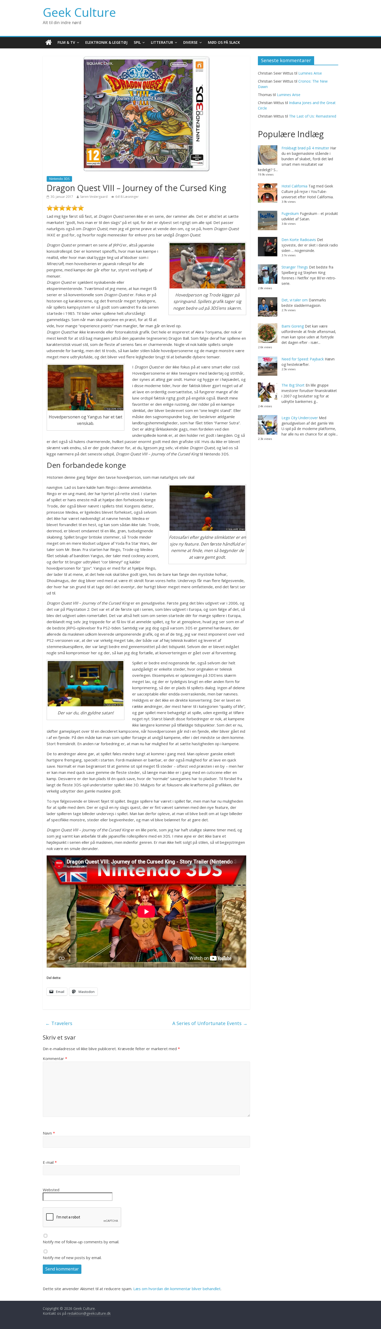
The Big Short (293, 385)
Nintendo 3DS (59, 179)
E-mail (50, 1162)
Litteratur (162, 42)
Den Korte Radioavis (298, 239)
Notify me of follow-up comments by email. (81, 1241)
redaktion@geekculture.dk (89, 1313)
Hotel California (294, 186)
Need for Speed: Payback (302, 359)
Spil (137, 42)
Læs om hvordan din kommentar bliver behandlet (177, 1288)
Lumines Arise (310, 73)
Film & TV (66, 42)
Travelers (58, 1023)
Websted (51, 1189)
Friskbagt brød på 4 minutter (305, 148)
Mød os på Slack (224, 42)
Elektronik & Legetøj (106, 42)
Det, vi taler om (294, 299)
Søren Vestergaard (94, 196)
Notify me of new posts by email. (72, 1257)
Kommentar (55, 1058)
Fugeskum (290, 213)
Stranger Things (294, 267)
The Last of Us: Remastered (312, 116)
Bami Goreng (292, 326)
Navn (49, 1133)
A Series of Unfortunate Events (210, 1023)
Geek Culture (79, 12)
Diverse (190, 42)
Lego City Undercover (299, 417)
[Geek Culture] (48, 42)
